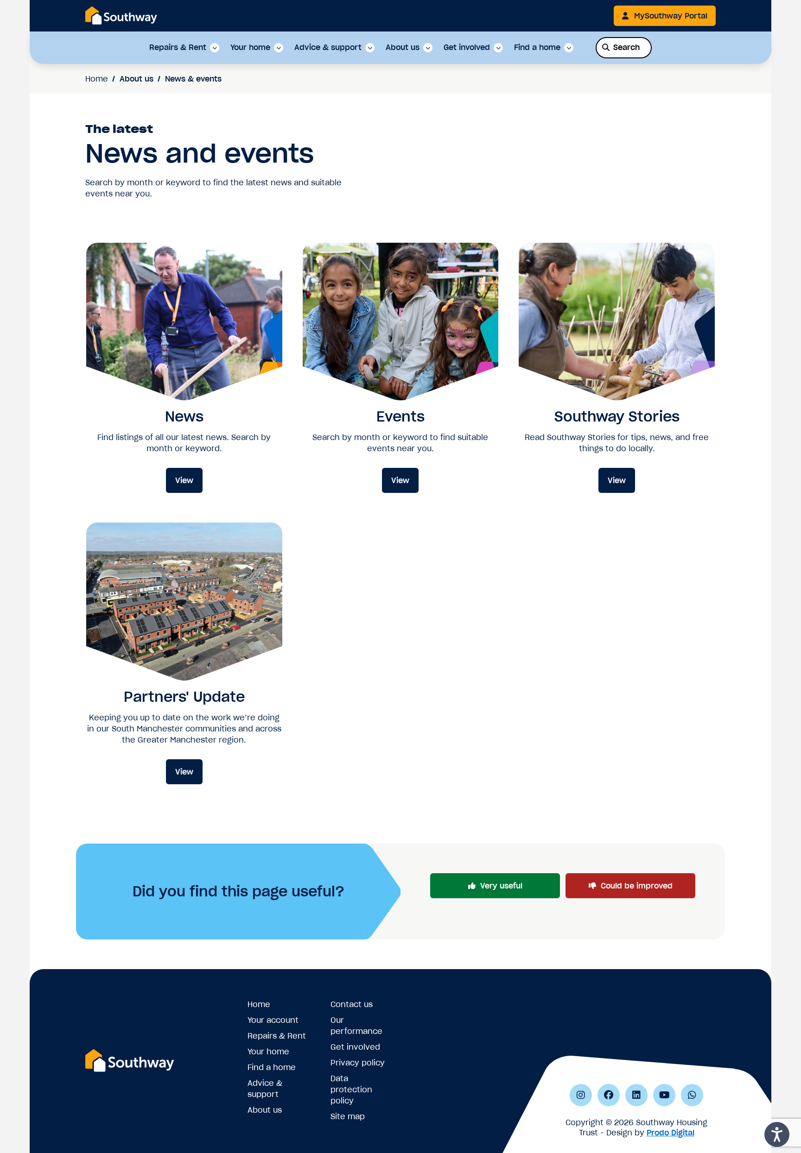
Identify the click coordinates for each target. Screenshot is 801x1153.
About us (403, 48)
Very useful (501, 885)
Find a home (537, 48)
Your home (250, 48)
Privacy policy (358, 1062)
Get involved (467, 48)
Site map (348, 1116)
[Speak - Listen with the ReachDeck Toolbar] (776, 1134)
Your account (273, 1020)
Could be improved (637, 885)
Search (626, 47)
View (184, 480)
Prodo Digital (670, 1132)
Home (96, 78)
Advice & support (328, 48)
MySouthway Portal (670, 15)
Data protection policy (351, 1089)
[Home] (121, 15)
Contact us (352, 1004)
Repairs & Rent (177, 48)
